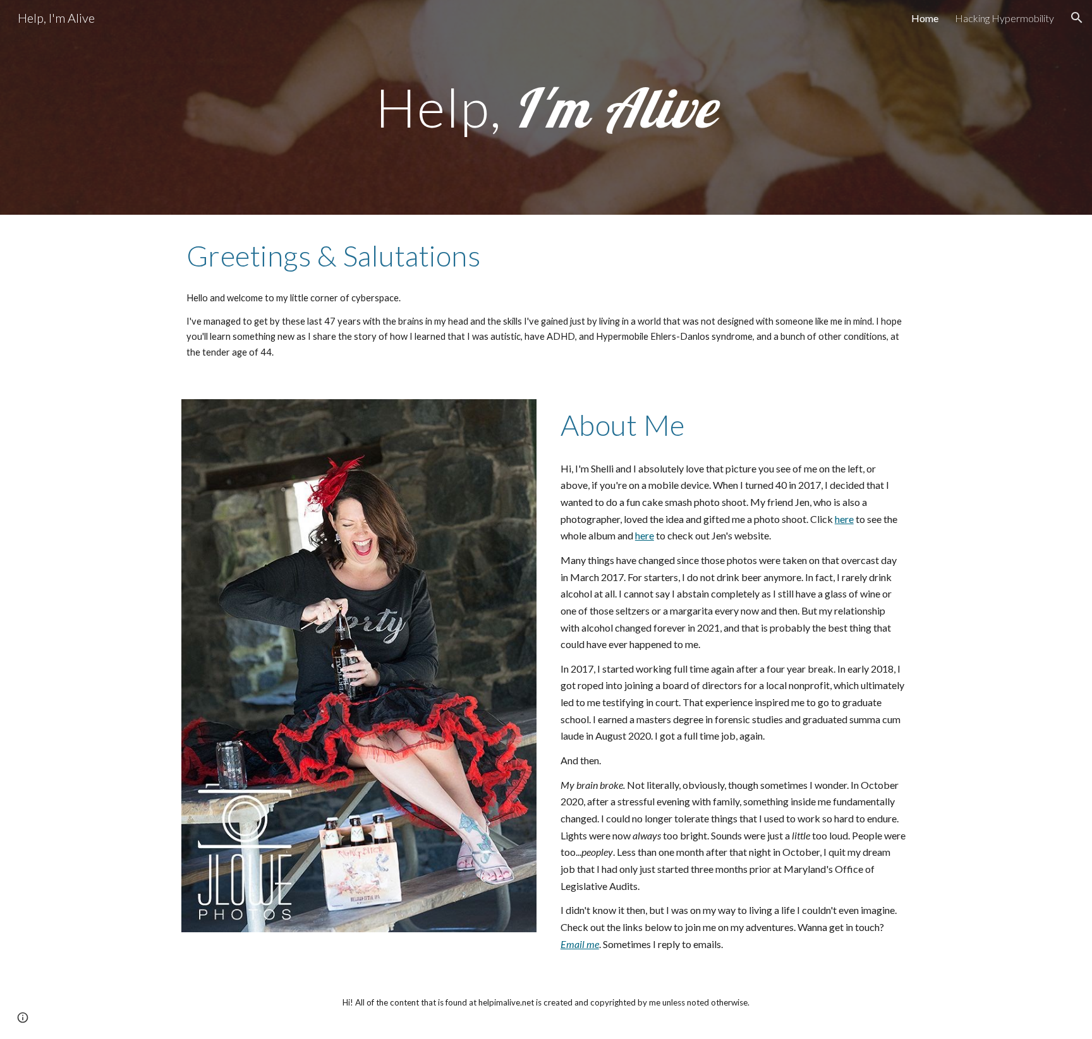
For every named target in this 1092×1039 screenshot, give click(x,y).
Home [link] (924, 18)
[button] (1077, 18)
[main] (546, 107)
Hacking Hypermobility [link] (1004, 18)
